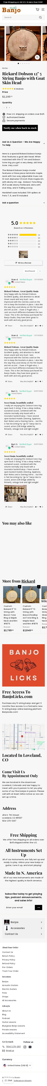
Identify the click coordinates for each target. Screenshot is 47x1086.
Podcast (6, 1018)
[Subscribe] (38, 907)
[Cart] (37, 9)
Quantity (7, 102)
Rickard (28, 580)
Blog (4, 1014)
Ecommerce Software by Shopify (16, 1080)
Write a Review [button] (24, 263)
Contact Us (7, 952)
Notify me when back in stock (20, 128)
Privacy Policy (8, 959)
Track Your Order (10, 971)
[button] (36, 326)
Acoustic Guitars (10, 985)
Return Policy (8, 956)
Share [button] (9, 326)
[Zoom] (37, 57)
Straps (5, 996)
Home (5, 68)
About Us (6, 1010)
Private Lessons (9, 1029)
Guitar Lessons (9, 1022)
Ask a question (10, 202)
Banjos (5, 981)
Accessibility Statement (13, 1033)
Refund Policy (8, 963)
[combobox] (23, 17)
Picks (4, 993)
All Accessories (9, 1000)
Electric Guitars (9, 989)
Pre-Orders (7, 967)
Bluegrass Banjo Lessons (13, 1026)
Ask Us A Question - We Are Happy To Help (21, 143)
